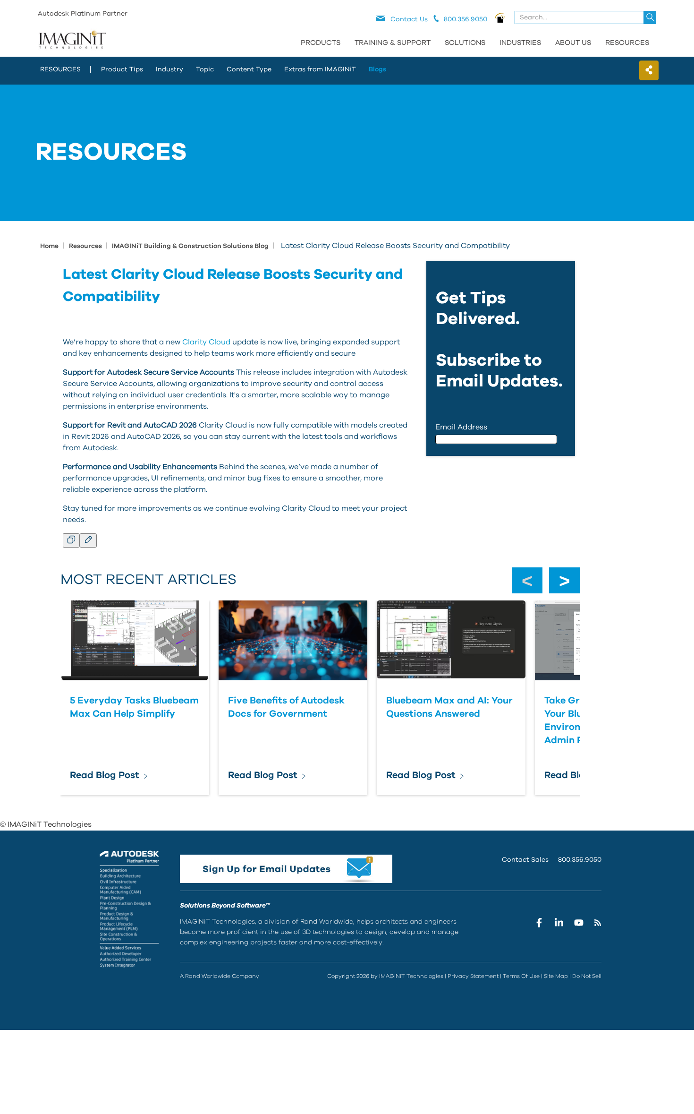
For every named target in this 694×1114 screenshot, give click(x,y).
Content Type (249, 69)
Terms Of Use (521, 976)
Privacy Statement (473, 976)
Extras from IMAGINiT (320, 69)
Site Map (556, 976)
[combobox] (586, 17)
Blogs (377, 69)
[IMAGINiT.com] (72, 40)
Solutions (465, 42)
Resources (627, 42)
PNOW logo (500, 17)
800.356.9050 (579, 860)
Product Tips (122, 69)
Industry (169, 69)
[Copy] (71, 540)
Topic (205, 69)
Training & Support (393, 42)
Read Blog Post (104, 775)
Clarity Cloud (206, 342)
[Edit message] (88, 540)
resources (60, 69)
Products (320, 42)
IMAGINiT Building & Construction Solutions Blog (191, 246)
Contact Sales (525, 860)
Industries (520, 42)
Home (49, 246)
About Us (573, 42)
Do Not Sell (586, 976)
